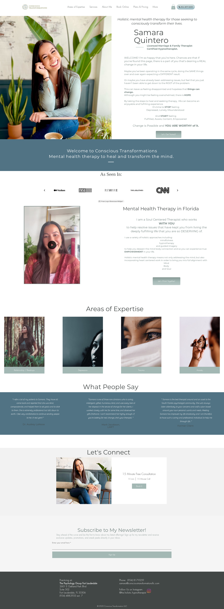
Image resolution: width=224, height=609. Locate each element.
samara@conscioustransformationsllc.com (139, 583)
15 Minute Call (143, 478)
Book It (139, 486)
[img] (83, 480)
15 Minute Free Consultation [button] (139, 474)
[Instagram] (149, 591)
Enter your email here (61, 543)
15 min (131, 478)
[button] (173, 6)
